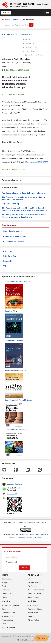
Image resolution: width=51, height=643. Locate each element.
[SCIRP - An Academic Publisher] (18, 4)
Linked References (31, 51)
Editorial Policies (34, 582)
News (4, 597)
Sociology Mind (11, 311)
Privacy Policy (33, 620)
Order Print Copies (9, 613)
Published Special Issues (14, 236)
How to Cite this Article (33, 55)
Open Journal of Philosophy (16, 429)
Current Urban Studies (14, 341)
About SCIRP (34, 575)
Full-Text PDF (29, 43)
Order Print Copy (10, 256)
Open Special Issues (12, 231)
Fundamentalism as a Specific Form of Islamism (23, 193)
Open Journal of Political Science (18, 400)
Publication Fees (34, 593)
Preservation (32, 613)
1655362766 (12, 494)
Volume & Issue (8, 627)
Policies (31, 601)
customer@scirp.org (15, 484)
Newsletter (7, 251)
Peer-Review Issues (35, 590)
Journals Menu (11, 180)
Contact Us (8, 261)
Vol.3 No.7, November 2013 (21, 34)
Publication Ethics (34, 609)
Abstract (27, 39)
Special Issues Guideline (14, 242)
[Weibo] (40, 469)
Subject (5, 582)
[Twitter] (4, 469)
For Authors (32, 586)
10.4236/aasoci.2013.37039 (17, 70)
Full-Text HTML (30, 47)
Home (7, 20)
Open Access (32, 605)
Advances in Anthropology (15, 370)
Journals (15, 20)
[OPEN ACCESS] (43, 4)
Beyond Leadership (10, 204)
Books (4, 586)
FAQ (4, 266)
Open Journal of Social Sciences (18, 281)
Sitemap (5, 590)
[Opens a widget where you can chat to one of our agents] (41, 638)
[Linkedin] (28, 469)
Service (6, 601)
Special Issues (33, 597)
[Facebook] (16, 469)
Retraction (31, 616)
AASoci (5, 34)
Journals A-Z (7, 579)
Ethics (29, 579)
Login (6, 12)
